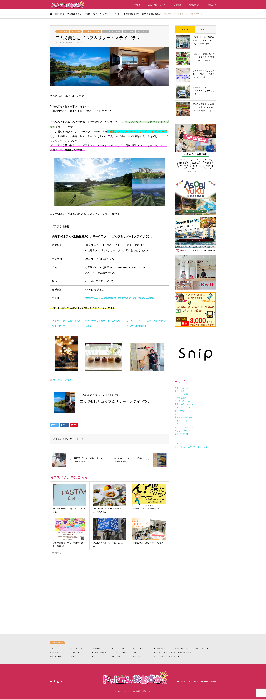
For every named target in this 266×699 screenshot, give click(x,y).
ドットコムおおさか (192, 681)
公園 (134, 652)
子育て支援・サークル (183, 648)
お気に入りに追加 (62, 380)
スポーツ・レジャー (91, 32)
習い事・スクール (160, 648)
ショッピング (76, 652)
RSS (62, 681)
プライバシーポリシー (122, 691)
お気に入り (211, 5)
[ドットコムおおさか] (67, 5)
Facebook (54, 681)
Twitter (51, 681)
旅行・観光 (129, 32)
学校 (51, 648)
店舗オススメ (143, 32)
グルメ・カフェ (76, 648)
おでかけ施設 (62, 32)
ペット (73, 656)
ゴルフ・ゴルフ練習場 (112, 32)
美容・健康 (95, 648)
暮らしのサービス (184, 652)
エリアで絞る (134, 5)
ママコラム (206, 29)
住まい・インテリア (202, 648)
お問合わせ (194, 5)
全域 (81, 439)
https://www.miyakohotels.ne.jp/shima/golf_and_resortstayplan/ (119, 298)
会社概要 (177, 5)
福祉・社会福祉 (56, 656)
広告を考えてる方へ (157, 5)
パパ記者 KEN (67, 439)
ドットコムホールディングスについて (168, 656)
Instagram (58, 681)
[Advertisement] (109, 583)
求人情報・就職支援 (98, 652)
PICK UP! (185, 29)
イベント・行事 (118, 648)
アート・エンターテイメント (164, 652)
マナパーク (137, 656)
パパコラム (116, 656)
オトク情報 (76, 32)
